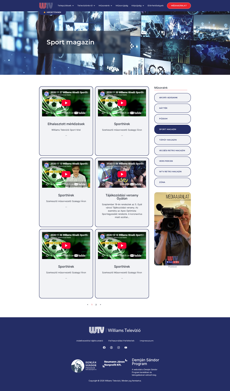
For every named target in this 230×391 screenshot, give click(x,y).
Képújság (137, 5)
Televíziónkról (85, 5)
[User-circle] (111, 347)
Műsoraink (104, 5)
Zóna (162, 182)
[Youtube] (126, 347)
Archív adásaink (168, 97)
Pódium (163, 118)
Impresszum (146, 341)
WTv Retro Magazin (170, 171)
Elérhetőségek (156, 5)
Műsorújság (122, 5)
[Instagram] (119, 347)
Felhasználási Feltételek (121, 341)
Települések (64, 5)
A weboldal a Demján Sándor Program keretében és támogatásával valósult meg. (144, 372)
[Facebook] (104, 347)
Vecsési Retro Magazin (172, 150)
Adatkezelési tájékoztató (89, 341)
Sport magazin (167, 129)
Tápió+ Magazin (168, 140)
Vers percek (166, 161)
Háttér (163, 108)
